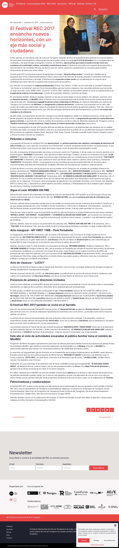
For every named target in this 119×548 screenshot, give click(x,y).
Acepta (83, 540)
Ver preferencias (109, 540)
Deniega (96, 540)
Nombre (40, 464)
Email (11, 464)
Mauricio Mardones (24, 546)
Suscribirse (98, 468)
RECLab (8, 532)
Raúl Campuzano (43, 546)
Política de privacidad (97, 544)
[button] (115, 525)
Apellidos (67, 464)
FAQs (8, 535)
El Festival (9, 526)
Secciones (9, 529)
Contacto (9, 538)
